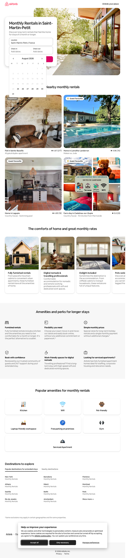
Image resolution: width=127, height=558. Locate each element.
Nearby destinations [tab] (50, 469)
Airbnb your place (110, 4)
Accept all (34, 542)
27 (28, 89)
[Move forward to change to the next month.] (42, 58)
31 (13, 94)
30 (42, 89)
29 (37, 89)
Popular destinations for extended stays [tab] (21, 469)
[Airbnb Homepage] (11, 4)
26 (23, 89)
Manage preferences (90, 542)
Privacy (59, 554)
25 (18, 89)
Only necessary (62, 542)
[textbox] (20, 51)
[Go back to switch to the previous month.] (13, 58)
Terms (66, 554)
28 (32, 89)
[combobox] (31, 42)
